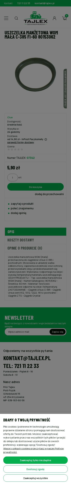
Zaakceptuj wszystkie (35, 478)
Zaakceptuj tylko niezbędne (35, 460)
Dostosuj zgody (35, 469)
